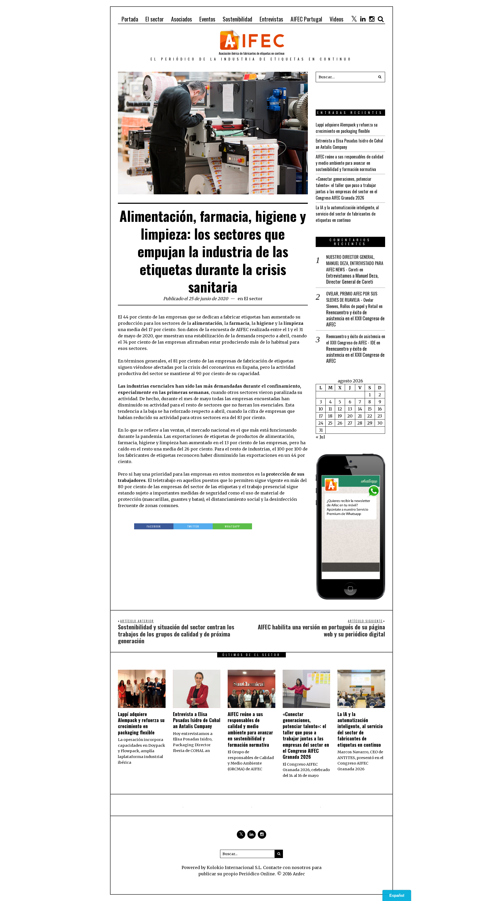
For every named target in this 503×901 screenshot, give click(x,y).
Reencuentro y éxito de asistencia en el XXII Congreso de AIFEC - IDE (355, 339)
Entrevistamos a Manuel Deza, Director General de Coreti (352, 279)
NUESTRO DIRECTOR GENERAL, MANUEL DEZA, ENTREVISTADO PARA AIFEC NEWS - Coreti (354, 263)
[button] (380, 77)
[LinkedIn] (362, 19)
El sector (253, 298)
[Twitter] (353, 19)
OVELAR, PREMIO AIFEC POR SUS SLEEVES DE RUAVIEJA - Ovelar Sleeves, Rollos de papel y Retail (352, 299)
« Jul (320, 436)
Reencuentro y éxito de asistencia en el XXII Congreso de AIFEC (355, 318)
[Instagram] (371, 19)
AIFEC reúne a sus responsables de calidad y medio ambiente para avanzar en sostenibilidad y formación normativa (349, 162)
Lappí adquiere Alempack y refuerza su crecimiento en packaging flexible (347, 128)
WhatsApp (232, 526)
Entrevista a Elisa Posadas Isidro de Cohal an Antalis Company (196, 720)
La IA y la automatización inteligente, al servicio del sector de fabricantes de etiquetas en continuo (347, 213)
